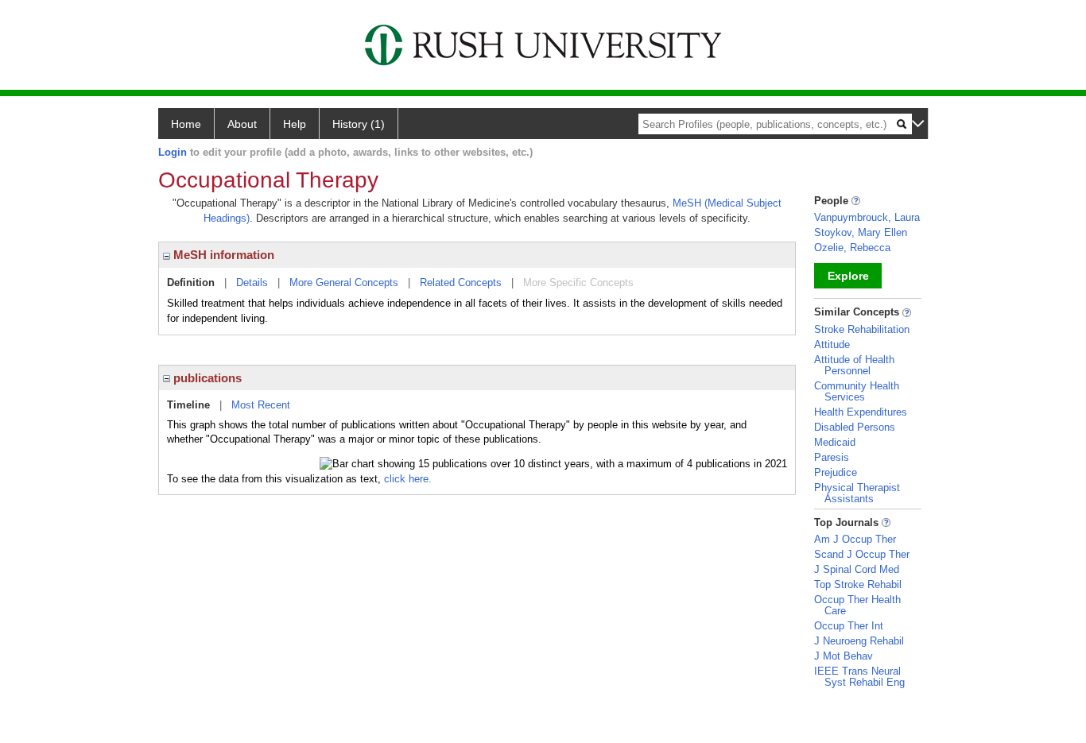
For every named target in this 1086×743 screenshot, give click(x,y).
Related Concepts (461, 282)
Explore (848, 275)
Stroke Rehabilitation (862, 329)
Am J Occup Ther (855, 539)
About (242, 124)
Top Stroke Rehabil (858, 584)
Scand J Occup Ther (862, 554)
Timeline (188, 405)
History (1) (358, 124)
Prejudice (835, 472)
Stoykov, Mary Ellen (860, 232)
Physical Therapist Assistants (857, 493)
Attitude (832, 344)
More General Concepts (343, 282)
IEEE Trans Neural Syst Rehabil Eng (859, 676)
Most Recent (260, 405)
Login (172, 152)
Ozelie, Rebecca (852, 247)
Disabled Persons (854, 427)
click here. (408, 479)
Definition (191, 282)
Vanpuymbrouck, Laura (867, 217)
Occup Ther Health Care (857, 605)
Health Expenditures (860, 412)
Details (252, 282)
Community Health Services (856, 391)
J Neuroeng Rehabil (859, 641)
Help (294, 124)
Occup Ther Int (848, 626)
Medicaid (834, 442)
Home (186, 124)
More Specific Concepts (578, 282)
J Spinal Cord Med (856, 569)
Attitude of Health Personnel (854, 365)
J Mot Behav (843, 656)
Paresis (831, 457)
